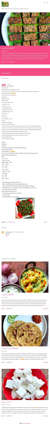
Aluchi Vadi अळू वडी (8, 48)
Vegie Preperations (10, 222)
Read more (45, 308)
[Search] (44, 2)
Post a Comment (10, 61)
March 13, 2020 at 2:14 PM (19, 232)
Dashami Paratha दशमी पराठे (10, 348)
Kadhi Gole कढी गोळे (7, 295)
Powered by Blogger (25, 423)
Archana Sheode (8, 232)
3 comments (9, 415)
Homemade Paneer (7, 402)
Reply (6, 235)
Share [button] (3, 61)
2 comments (9, 308)
